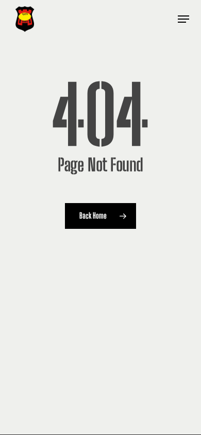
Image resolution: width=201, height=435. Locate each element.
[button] (183, 19)
